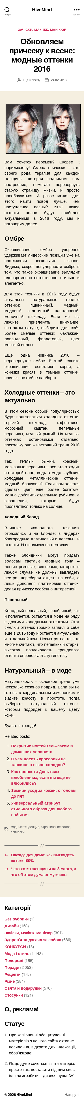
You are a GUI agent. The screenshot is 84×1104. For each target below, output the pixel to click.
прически (17, 831)
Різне (9, 981)
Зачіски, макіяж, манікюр (42, 30)
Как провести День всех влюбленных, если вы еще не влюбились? (41, 777)
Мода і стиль (16, 953)
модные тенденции (25, 826)
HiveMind (42, 9)
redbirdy (34, 79)
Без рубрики (16, 919)
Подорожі (13, 960)
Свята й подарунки (22, 988)
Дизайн (11, 926)
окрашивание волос (55, 826)
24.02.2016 (58, 79)
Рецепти (12, 974)
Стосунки (13, 995)
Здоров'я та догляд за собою (32, 940)
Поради (11, 967)
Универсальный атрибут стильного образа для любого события (41, 809)
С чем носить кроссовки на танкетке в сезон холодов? (38, 761)
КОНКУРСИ (15, 946)
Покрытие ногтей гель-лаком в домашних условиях (42, 749)
